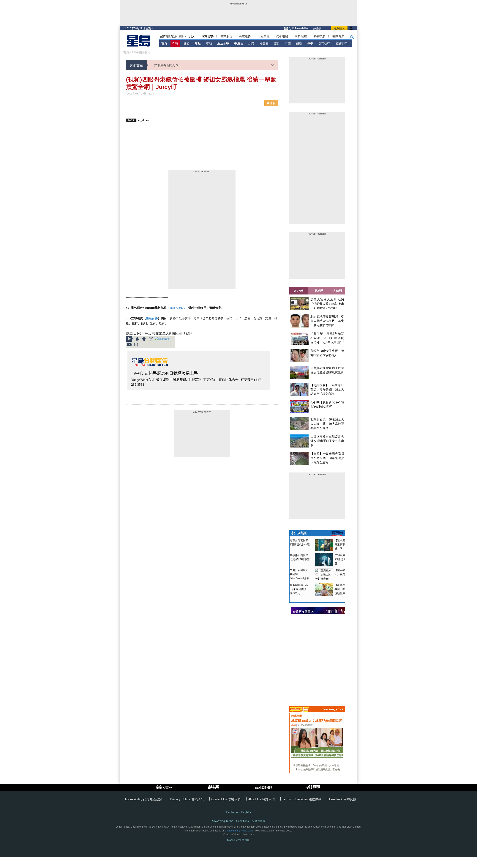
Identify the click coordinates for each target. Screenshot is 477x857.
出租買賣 (263, 36)
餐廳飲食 (320, 36)
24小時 (298, 291)
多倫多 (317, 28)
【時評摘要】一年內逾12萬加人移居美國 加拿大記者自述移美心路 (327, 389)
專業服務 (226, 36)
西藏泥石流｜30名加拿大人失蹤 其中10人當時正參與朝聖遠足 (327, 424)
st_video (143, 120)
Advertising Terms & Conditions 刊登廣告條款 (238, 821)
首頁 (164, 43)
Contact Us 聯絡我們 (226, 799)
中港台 (238, 43)
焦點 (198, 43)
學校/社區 (301, 36)
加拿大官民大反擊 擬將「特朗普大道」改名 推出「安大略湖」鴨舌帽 (327, 304)
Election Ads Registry (238, 812)
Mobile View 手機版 (238, 840)
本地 (209, 43)
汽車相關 (282, 36)
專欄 (310, 43)
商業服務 (245, 36)
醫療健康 (338, 36)
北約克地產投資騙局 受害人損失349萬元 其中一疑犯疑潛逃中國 (327, 321)
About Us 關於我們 (261, 799)
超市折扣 (324, 43)
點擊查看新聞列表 (166, 65)
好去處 (264, 43)
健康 (299, 43)
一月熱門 (336, 291)
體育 (277, 43)
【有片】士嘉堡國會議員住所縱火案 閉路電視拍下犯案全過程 (327, 458)
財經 (288, 43)
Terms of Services (295, 799)
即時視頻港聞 (141, 52)
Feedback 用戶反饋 (342, 799)
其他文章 (136, 65)
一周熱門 (317, 291)
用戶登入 (339, 28)
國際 (186, 43)
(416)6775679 (176, 307)
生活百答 (223, 43)
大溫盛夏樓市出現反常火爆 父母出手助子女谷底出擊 (327, 441)
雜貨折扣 (342, 43)
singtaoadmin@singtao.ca (239, 830)
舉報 (272, 103)
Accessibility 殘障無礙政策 (143, 799)
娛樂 (251, 43)
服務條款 (315, 799)
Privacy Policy (180, 799)
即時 (175, 43)
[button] (352, 38)
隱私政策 (197, 799)
